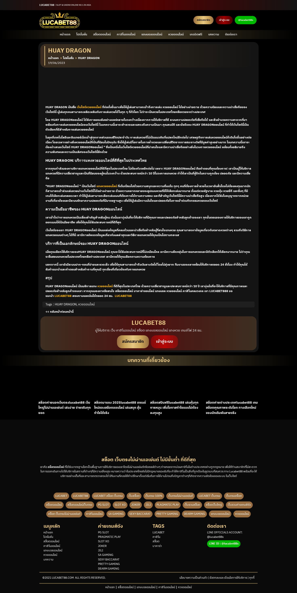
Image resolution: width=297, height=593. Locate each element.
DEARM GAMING (194, 514)
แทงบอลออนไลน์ (151, 34)
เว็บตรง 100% (153, 496)
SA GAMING (116, 514)
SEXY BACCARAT (140, 514)
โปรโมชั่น (81, 34)
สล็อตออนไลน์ (102, 34)
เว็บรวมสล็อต (192, 504)
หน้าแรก (65, 34)
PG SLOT (103, 504)
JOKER (135, 504)
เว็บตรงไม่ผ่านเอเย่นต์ (180, 496)
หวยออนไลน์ (176, 34)
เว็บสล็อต (134, 496)
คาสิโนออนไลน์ (126, 34)
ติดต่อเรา (231, 34)
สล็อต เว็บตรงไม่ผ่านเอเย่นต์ (64, 514)
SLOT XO (120, 504)
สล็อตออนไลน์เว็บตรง (79, 504)
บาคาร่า (157, 546)
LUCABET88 (80, 496)
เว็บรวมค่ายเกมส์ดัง (239, 504)
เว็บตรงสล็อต (234, 496)
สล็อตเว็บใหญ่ (214, 504)
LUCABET (61, 496)
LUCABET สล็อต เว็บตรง (108, 496)
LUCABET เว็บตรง (209, 496)
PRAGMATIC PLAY (109, 537)
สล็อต (156, 541)
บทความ (213, 34)
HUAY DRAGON (66, 304)
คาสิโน (156, 537)
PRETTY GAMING (167, 514)
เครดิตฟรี (196, 34)
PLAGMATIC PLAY (168, 504)
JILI (148, 504)
